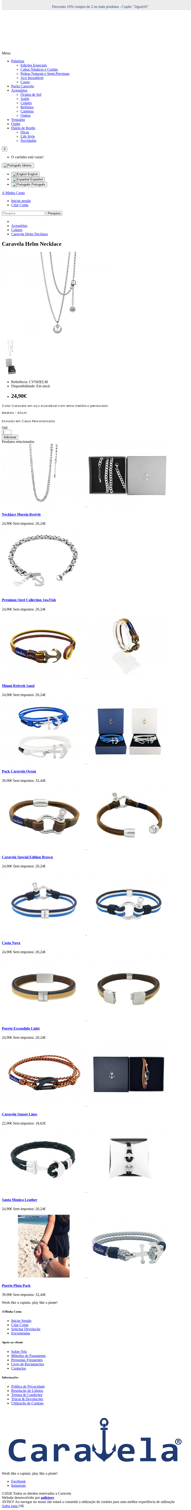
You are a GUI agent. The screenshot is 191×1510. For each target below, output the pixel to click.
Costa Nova (11, 943)
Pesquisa (54, 213)
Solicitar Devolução (25, 1329)
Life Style (27, 136)
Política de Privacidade (28, 1386)
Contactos (18, 1368)
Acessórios (19, 90)
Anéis (24, 99)
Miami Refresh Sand (18, 686)
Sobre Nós (19, 1352)
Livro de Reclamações (27, 1364)
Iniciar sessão (21, 201)
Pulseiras (17, 61)
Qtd (4, 428)
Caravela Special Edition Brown (27, 857)
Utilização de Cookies (27, 1403)
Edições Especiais (33, 65)
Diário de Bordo (23, 128)
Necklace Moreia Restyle (21, 514)
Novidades (28, 141)
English (32, 174)
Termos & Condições (26, 1395)
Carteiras (27, 111)
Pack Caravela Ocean (19, 771)
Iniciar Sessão (21, 1321)
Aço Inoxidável (31, 78)
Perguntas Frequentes (27, 1360)
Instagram (18, 1485)
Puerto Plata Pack (16, 1286)
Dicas (24, 132)
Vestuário (18, 120)
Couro (25, 82)
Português (38, 184)
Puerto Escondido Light (21, 1028)
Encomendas (20, 1333)
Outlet (15, 124)
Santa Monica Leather (19, 1200)
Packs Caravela (22, 86)
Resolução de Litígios (27, 1391)
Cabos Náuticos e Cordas (39, 69)
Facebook (18, 1481)
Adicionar (10, 437)
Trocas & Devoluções (27, 1399)
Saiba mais (10, 1506)
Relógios (27, 107)
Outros (25, 115)
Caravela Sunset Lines (19, 1114)
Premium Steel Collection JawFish (29, 600)
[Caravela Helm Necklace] (60, 338)
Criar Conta (19, 205)
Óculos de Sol (30, 94)
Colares (26, 103)
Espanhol (36, 179)
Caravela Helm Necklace (29, 234)
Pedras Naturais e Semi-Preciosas (44, 74)
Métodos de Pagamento (28, 1356)
